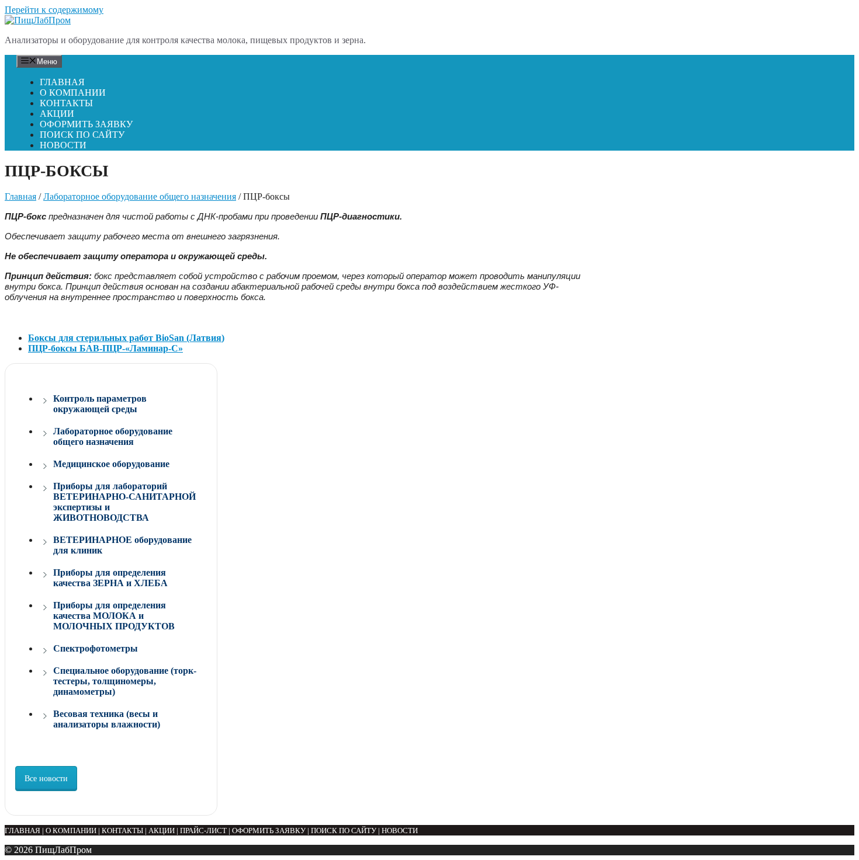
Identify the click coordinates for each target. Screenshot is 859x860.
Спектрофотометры (95, 648)
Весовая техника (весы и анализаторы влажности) (106, 719)
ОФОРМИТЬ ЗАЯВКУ (86, 124)
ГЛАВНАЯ (62, 82)
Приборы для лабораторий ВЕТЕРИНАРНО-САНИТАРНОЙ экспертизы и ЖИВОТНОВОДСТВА (124, 502)
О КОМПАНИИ (73, 93)
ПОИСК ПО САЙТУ (82, 135)
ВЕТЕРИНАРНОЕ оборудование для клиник (122, 545)
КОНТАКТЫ (66, 103)
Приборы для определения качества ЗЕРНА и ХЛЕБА (110, 577)
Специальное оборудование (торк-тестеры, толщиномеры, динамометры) (124, 681)
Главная (20, 196)
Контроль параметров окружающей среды (100, 404)
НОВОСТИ (63, 145)
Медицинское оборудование (111, 464)
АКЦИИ (57, 114)
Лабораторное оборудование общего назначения (139, 196)
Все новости (46, 778)
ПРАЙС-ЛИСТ (203, 830)
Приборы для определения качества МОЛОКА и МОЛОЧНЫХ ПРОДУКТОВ (114, 615)
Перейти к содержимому (54, 10)
